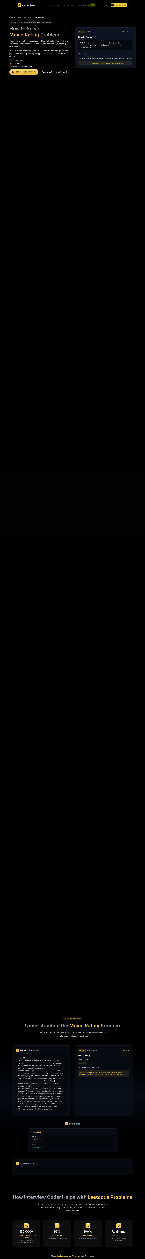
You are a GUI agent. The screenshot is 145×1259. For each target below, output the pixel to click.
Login (106, 5)
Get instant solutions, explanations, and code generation (106, 63)
